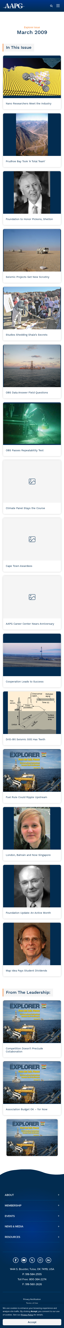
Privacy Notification (32, 1299)
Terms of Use (32, 1303)
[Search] (51, 6)
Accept (32, 1322)
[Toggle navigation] (58, 6)
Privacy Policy (27, 1314)
